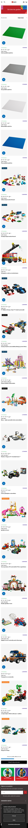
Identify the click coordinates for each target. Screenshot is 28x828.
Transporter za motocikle (7, 677)
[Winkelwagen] (26, 2)
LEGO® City (3, 271)
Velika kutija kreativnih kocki (8, 199)
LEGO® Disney (4, 565)
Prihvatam (11, 796)
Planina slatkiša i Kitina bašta (8, 383)
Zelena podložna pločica (7, 53)
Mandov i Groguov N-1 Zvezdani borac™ (11, 456)
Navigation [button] (1, 2)
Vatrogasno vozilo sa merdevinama (9, 273)
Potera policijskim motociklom (8, 493)
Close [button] (14, 801)
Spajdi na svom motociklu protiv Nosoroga (11, 640)
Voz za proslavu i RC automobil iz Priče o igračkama (13, 567)
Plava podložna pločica (6, 163)
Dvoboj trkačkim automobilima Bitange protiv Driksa (14, 346)
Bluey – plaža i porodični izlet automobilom (11, 420)
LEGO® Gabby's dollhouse (6, 381)
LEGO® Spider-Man (5, 638)
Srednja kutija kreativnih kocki (8, 236)
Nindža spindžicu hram (6, 603)
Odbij (14, 820)
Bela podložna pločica (6, 126)
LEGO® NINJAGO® (4, 345)
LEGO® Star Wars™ (5, 455)
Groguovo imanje (5, 750)
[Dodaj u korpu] (3, 42)
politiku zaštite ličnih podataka (13, 796)
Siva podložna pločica (6, 89)
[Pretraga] (4, 2)
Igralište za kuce (5, 530)
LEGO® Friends (4, 528)
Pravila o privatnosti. (17, 812)
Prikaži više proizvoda (14, 762)
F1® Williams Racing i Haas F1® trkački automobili (12, 310)
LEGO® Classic (4, 51)
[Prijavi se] (23, 2)
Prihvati (14, 815)
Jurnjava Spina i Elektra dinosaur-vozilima (11, 713)
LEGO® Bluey (3, 418)
